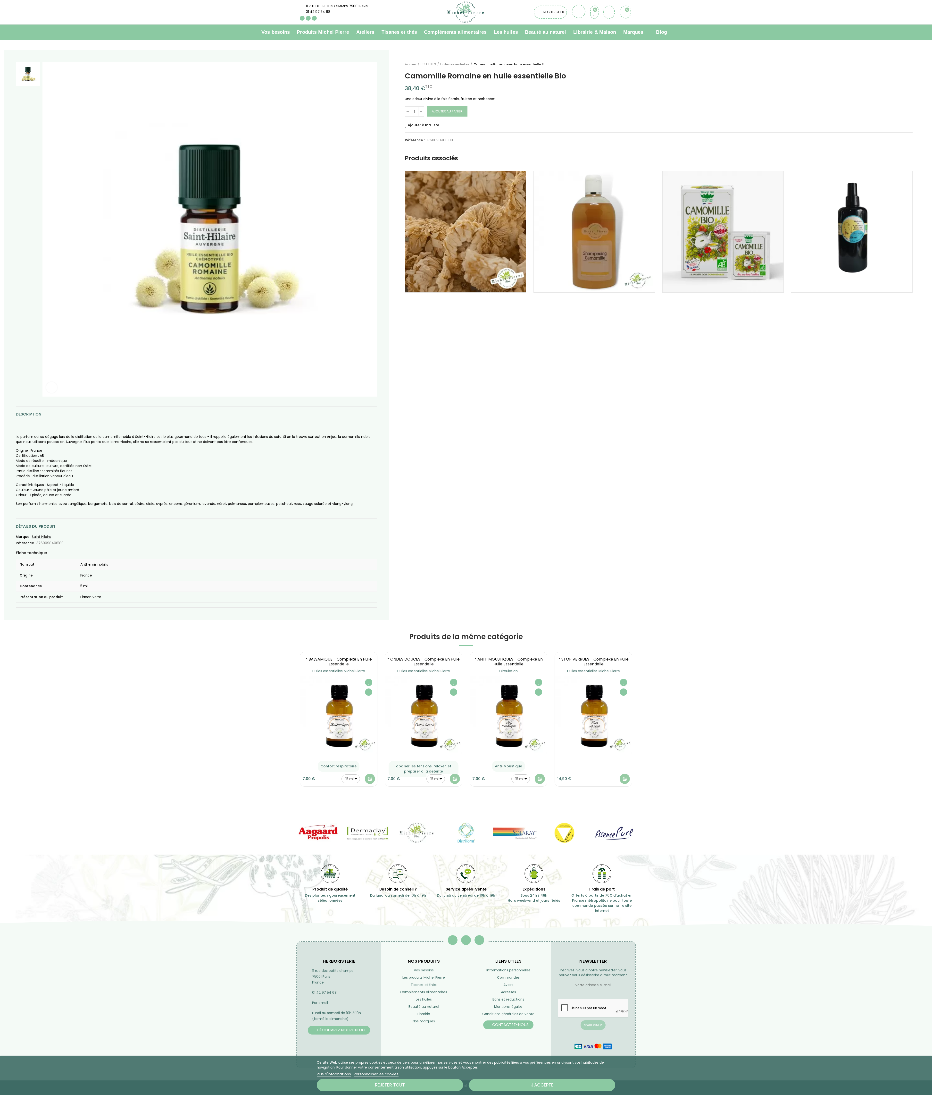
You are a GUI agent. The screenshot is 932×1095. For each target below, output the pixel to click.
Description (28, 414)
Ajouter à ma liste (423, 125)
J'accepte (542, 1085)
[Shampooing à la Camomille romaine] (594, 231)
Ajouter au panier (447, 111)
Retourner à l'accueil (902, 64)
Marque (22, 536)
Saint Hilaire (41, 536)
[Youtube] (308, 18)
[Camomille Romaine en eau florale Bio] (851, 231)
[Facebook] (302, 18)
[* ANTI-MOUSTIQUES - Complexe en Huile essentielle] (508, 715)
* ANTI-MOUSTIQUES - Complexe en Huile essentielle (508, 661)
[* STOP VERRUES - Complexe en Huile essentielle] (593, 715)
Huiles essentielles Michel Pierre (338, 671)
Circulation (508, 671)
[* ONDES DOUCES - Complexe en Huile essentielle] (423, 715)
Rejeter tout (390, 1085)
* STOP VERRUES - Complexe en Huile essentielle (593, 661)
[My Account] (609, 12)
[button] (286, 723)
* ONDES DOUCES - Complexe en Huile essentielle (423, 661)
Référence (25, 543)
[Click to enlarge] (51, 387)
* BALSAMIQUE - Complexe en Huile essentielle (339, 661)
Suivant (909, 64)
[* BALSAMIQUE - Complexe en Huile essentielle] (338, 715)
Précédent (896, 64)
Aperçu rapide (368, 692)
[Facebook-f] (453, 940)
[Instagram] (314, 18)
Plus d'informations (334, 1074)
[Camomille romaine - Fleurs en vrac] (465, 231)
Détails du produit (36, 526)
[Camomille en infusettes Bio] (723, 231)
